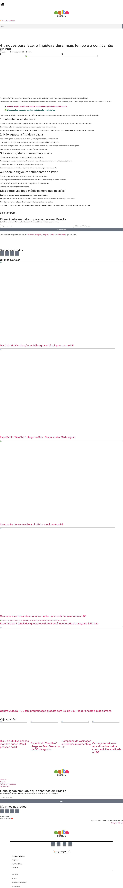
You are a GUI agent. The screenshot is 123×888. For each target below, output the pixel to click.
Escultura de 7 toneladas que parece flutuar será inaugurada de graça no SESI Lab (49, 623)
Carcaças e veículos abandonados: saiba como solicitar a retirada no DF (43, 616)
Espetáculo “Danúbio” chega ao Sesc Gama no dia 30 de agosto (38, 437)
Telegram (45, 235)
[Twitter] (17, 253)
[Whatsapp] (2, 253)
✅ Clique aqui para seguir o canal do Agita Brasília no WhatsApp (30, 110)
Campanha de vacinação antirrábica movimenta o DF (31, 524)
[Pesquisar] (122, 26)
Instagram (38, 235)
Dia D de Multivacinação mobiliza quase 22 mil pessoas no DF (37, 345)
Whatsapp (61, 235)
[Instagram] (7, 253)
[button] (31, 54)
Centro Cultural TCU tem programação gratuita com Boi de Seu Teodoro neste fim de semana (55, 710)
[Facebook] (12, 253)
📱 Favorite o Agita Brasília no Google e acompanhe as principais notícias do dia (36, 106)
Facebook (30, 235)
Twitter (51, 235)
